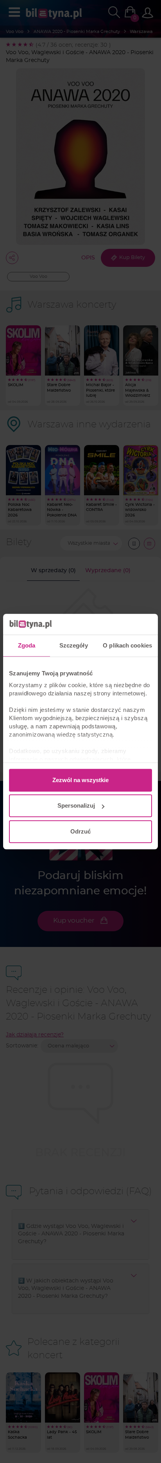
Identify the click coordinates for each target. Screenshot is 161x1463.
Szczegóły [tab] (73, 645)
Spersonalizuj (76, 805)
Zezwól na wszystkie (80, 780)
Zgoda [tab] (27, 645)
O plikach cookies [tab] (127, 645)
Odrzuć (80, 831)
